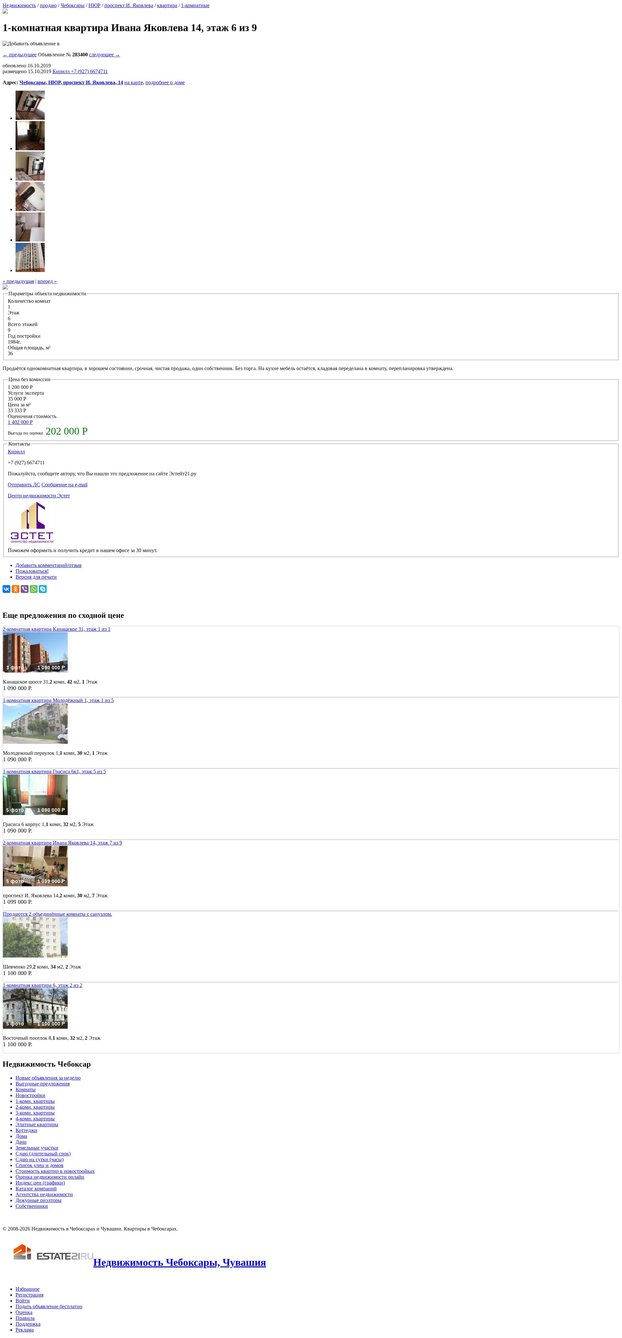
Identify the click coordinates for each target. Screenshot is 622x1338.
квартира (167, 5)
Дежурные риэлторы (39, 1200)
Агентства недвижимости (44, 1194)
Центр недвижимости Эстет (39, 495)
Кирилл (16, 451)
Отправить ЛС (24, 484)
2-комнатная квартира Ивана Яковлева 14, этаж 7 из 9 (62, 842)
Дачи (21, 1142)
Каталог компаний (36, 1188)
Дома (21, 1136)
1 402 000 (20, 422)
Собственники (32, 1206)
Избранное (28, 1289)
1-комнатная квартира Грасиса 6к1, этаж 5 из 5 (54, 771)
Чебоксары (73, 5)
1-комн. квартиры (35, 1101)
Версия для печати (36, 577)
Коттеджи (26, 1130)
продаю (48, 5)
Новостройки (30, 1095)
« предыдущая (18, 281)
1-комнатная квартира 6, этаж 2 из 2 (42, 985)
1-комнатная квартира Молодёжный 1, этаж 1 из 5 (58, 700)
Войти (23, 1300)
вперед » (47, 281)
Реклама (25, 1329)
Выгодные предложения (43, 1083)
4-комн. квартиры (35, 1118)
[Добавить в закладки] (31, 44)
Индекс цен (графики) (40, 1182)
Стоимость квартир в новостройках (55, 1171)
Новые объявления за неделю (48, 1078)
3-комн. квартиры (35, 1113)
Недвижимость (19, 5)
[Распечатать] (5, 12)
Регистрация (29, 1295)
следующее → (104, 54)
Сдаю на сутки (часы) (39, 1159)
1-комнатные (195, 5)
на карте (133, 82)
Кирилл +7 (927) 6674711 (80, 71)
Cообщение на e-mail (64, 484)
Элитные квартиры (37, 1124)
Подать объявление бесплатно (49, 1306)
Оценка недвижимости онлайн (50, 1177)
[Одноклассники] (15, 589)
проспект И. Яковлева (128, 5)
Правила (25, 1318)
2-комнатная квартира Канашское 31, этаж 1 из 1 (56, 629)
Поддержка (28, 1324)
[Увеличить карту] (5, 287)
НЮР (94, 5)
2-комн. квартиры (35, 1107)
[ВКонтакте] (6, 589)
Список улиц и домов (39, 1165)
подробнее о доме (165, 82)
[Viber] (25, 589)
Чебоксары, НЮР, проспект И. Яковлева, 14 (71, 82)
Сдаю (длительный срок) (43, 1153)
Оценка (24, 1312)
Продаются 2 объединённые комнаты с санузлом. (57, 914)
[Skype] (43, 589)
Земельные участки (37, 1148)
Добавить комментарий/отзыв (49, 565)
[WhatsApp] (34, 589)
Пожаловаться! (32, 571)
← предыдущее (20, 54)
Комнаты (26, 1089)
